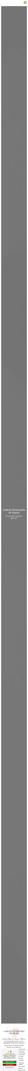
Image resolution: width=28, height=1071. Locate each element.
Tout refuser (9, 1064)
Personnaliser (9, 1067)
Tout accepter (10, 1062)
